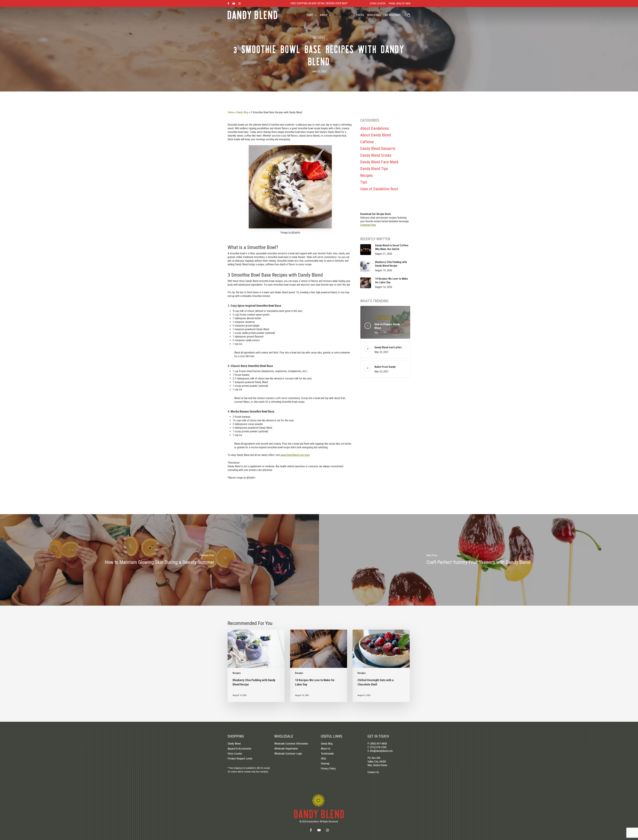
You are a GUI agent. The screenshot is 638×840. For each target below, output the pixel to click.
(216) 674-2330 (378, 747)
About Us (325, 748)
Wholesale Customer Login (288, 753)
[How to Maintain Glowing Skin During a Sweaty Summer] (159, 560)
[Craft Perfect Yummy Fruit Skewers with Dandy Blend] (478, 560)
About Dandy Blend (375, 135)
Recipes (319, 38)
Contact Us (373, 772)
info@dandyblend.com (381, 751)
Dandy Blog (242, 112)
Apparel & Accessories (239, 748)
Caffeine (367, 142)
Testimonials (327, 753)
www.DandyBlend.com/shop (295, 455)
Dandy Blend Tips (374, 168)
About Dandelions (374, 128)
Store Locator (235, 753)
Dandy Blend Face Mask (379, 162)
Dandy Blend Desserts (377, 148)
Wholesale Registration (286, 748)
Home (231, 112)
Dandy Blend (234, 743)
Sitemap (325, 763)
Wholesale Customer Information (291, 743)
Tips (363, 182)
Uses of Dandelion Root (379, 189)
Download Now (368, 225)
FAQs (323, 758)
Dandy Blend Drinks (375, 155)
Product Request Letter (240, 758)
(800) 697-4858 (378, 743)
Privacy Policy (328, 768)
